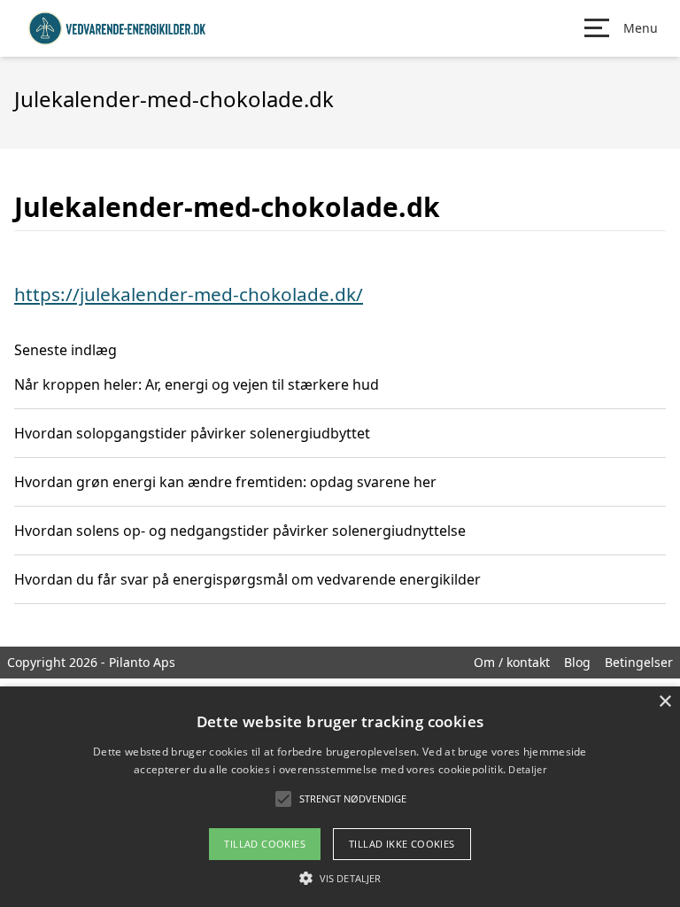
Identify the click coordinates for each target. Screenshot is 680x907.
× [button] (664, 702)
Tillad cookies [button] (264, 843)
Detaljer (526, 769)
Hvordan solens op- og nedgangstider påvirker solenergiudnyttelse (240, 530)
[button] (340, 878)
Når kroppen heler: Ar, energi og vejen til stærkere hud (196, 384)
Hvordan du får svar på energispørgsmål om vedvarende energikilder (247, 579)
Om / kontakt (512, 662)
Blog (577, 662)
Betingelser (639, 662)
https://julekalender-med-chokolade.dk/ (188, 294)
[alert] (340, 796)
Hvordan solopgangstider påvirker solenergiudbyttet (192, 433)
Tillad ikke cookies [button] (402, 843)
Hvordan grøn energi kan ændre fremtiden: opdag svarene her (225, 482)
